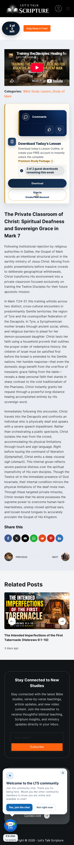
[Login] (58, 8)
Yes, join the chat (19, 807)
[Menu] (68, 8)
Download (37, 183)
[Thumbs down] (59, 129)
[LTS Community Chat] (10, 825)
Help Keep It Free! (37, 28)
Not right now (45, 807)
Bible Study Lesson (37, 91)
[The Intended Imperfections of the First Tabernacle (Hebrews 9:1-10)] (36, 610)
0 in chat (10, 836)
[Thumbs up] (49, 129)
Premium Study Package (35, 161)
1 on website (10, 840)
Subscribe (37, 747)
